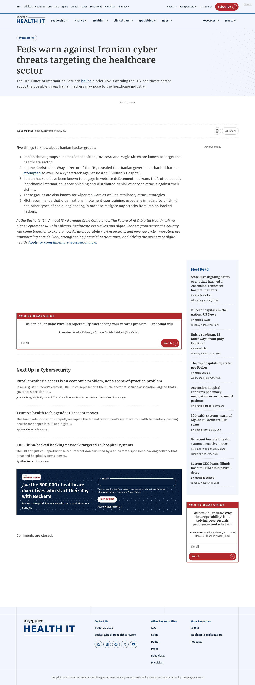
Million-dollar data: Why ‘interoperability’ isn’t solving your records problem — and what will (99, 324)
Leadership (58, 20)
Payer (84, 6)
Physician (109, 6)
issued (86, 81)
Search (208, 6)
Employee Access (193, 677)
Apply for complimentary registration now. (63, 242)
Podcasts (196, 641)
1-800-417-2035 (104, 627)
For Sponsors (187, 6)
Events (229, 20)
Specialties (146, 20)
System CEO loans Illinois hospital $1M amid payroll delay (211, 467)
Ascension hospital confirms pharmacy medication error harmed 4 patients (212, 394)
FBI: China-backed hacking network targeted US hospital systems (74, 445)
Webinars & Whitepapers (206, 634)
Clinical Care (122, 20)
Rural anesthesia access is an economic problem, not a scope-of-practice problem (89, 380)
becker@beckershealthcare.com (115, 634)
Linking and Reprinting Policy (165, 677)
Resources (209, 20)
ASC (57, 6)
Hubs (165, 20)
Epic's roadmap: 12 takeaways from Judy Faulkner (207, 338)
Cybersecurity (26, 37)
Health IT (40, 6)
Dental (74, 6)
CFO (50, 6)
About (170, 6)
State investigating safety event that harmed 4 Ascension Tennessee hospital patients (210, 283)
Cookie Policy (141, 677)
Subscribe (224, 6)
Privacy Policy (134, 492)
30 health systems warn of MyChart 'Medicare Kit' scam (211, 419)
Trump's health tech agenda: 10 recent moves (57, 412)
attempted (32, 173)
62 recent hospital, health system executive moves (211, 441)
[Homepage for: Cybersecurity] (30, 20)
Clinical (28, 6)
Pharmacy (123, 6)
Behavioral (96, 6)
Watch (168, 343)
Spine (65, 6)
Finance (79, 20)
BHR (18, 6)
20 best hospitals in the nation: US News (209, 312)
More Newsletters (108, 506)
